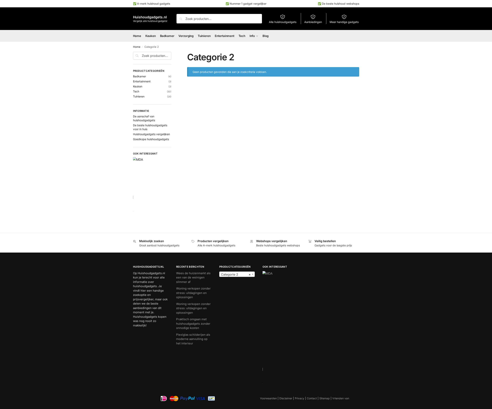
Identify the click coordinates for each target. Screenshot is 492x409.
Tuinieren (138, 96)
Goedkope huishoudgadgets (151, 139)
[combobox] (237, 274)
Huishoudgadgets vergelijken (151, 134)
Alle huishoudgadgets (282, 22)
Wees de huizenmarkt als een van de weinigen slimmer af (193, 277)
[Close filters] (172, 54)
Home (136, 46)
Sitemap (324, 398)
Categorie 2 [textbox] (236, 274)
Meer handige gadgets (344, 22)
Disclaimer (285, 398)
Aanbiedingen (313, 22)
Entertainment (142, 81)
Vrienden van (340, 398)
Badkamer (139, 76)
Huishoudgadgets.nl (150, 17)
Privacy (299, 398)
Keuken (137, 86)
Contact (312, 398)
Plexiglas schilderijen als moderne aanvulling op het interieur (193, 339)
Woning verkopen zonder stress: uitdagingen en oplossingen (193, 293)
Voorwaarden (268, 398)
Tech (136, 91)
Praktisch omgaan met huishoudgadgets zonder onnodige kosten (193, 323)
